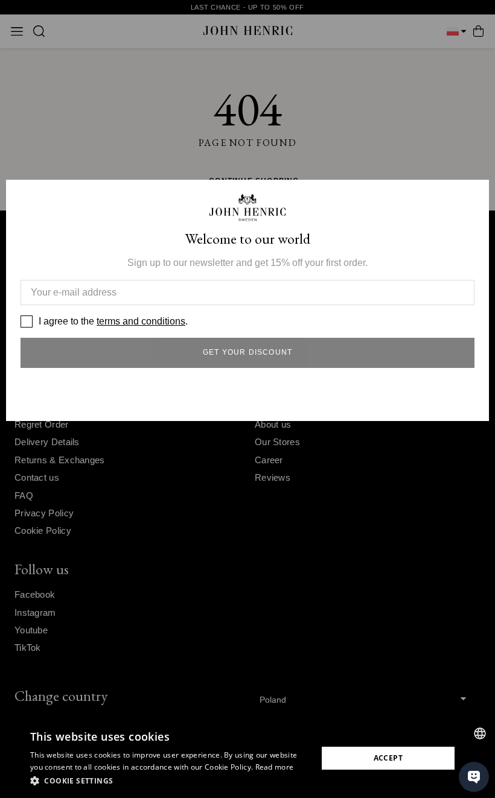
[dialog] (247, 758)
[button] (169, 781)
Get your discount (247, 352)
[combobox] (480, 733)
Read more (274, 767)
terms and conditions (141, 321)
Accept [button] (388, 758)
